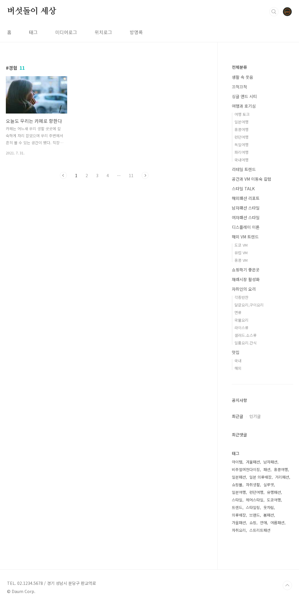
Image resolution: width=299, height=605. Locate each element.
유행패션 (274, 492)
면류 (237, 312)
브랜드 (254, 515)
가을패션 (239, 522)
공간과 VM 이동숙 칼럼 (251, 179)
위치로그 (103, 32)
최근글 (237, 416)
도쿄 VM (241, 245)
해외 (237, 368)
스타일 (237, 500)
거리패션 (282, 477)
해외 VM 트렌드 (245, 237)
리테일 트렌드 (244, 169)
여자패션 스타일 (246, 217)
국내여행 (241, 160)
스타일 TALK (243, 188)
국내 (237, 360)
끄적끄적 (239, 87)
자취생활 (253, 484)
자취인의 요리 (244, 289)
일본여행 (241, 122)
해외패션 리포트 (246, 198)
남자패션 (270, 462)
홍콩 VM (241, 260)
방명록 (136, 32)
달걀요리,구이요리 (249, 305)
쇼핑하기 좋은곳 (246, 270)
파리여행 (241, 152)
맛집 (235, 352)
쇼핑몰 (237, 484)
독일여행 (241, 144)
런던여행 (241, 137)
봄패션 (268, 515)
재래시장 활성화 (246, 279)
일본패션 (239, 477)
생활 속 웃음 (242, 77)
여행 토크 (242, 114)
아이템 (237, 462)
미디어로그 (66, 32)
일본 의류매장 (260, 477)
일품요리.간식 (245, 343)
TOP (287, 585)
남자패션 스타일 (246, 208)
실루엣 (268, 484)
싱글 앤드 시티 (244, 96)
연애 (263, 522)
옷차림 (268, 507)
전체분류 (239, 67)
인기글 (255, 416)
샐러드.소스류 (245, 335)
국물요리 (241, 320)
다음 (145, 175)
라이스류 (241, 327)
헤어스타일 (254, 500)
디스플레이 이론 (246, 227)
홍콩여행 (241, 129)
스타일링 (253, 507)
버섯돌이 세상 (31, 11)
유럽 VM (241, 252)
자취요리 (239, 530)
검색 (274, 11)
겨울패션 (253, 462)
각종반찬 (241, 297)
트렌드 (237, 507)
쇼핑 (252, 522)
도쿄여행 (274, 500)
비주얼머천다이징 (246, 469)
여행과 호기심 (244, 106)
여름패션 (277, 522)
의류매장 (239, 515)
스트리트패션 (259, 530)
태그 (33, 32)
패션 (266, 469)
